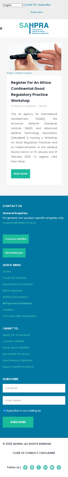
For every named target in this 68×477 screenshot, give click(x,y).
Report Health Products (18, 366)
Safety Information (15, 297)
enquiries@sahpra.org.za (19, 222)
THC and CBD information (20, 316)
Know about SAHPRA (16, 347)
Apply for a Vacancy (16, 335)
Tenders (8, 309)
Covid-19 (30, 5)
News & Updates (25, 106)
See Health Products (16, 354)
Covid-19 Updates (14, 277)
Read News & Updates (17, 360)
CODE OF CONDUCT (25, 453)
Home (7, 271)
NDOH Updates (12, 290)
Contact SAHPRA (15, 239)
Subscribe (44, 5)
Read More (21, 173)
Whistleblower (14, 253)
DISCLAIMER (47, 453)
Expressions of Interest (18, 284)
